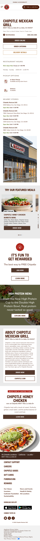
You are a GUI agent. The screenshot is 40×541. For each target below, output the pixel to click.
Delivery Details (20, 52)
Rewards (8, 483)
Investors (7, 491)
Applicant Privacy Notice (11, 529)
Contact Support (12, 462)
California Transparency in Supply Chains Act (17, 530)
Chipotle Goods (11, 470)
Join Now (20, 270)
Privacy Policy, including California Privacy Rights (18, 537)
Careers (8, 466)
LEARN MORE (20, 417)
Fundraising (9, 479)
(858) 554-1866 (32, 35)
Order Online (20, 40)
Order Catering (20, 46)
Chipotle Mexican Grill (10, 102)
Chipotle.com (20, 378)
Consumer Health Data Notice (12, 532)
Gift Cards (9, 475)
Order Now (20, 372)
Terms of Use (8, 533)
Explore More (20, 316)
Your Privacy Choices (10, 538)
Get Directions (10, 35)
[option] (17, 213)
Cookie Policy (8, 534)
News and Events (26, 489)
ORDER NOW (17, 228)
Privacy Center (8, 535)
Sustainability (9, 496)
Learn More (22, 278)
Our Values (8, 489)
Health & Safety (25, 491)
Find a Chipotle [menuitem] (32, 7)
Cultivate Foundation (11, 494)
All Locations (24, 494)
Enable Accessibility (20, 2)
